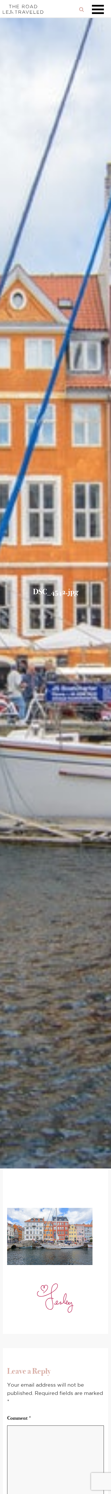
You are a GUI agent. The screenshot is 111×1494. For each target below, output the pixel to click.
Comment (19, 1418)
